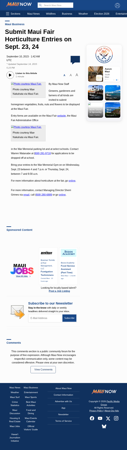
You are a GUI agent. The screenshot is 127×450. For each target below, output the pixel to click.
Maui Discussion (15, 412)
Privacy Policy (96, 410)
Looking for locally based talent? (58, 289)
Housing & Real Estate (14, 420)
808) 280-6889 (44, 194)
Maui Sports (31, 397)
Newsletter (63, 414)
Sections (15, 13)
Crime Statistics (15, 403)
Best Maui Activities (31, 403)
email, (26, 194)
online (72, 180)
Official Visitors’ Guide (31, 428)
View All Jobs (22, 276)
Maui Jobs (15, 426)
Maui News (33, 13)
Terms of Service (63, 421)
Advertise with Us (63, 401)
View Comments (43, 369)
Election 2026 (101, 13)
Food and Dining (31, 412)
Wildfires (51, 13)
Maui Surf (15, 397)
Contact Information (63, 395)
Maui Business (14, 24)
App (63, 408)
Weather (83, 13)
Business (67, 13)
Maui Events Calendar (31, 420)
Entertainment (31, 392)
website (61, 115)
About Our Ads (112, 410)
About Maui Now (63, 388)
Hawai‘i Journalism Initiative (14, 437)
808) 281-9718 (43, 153)
